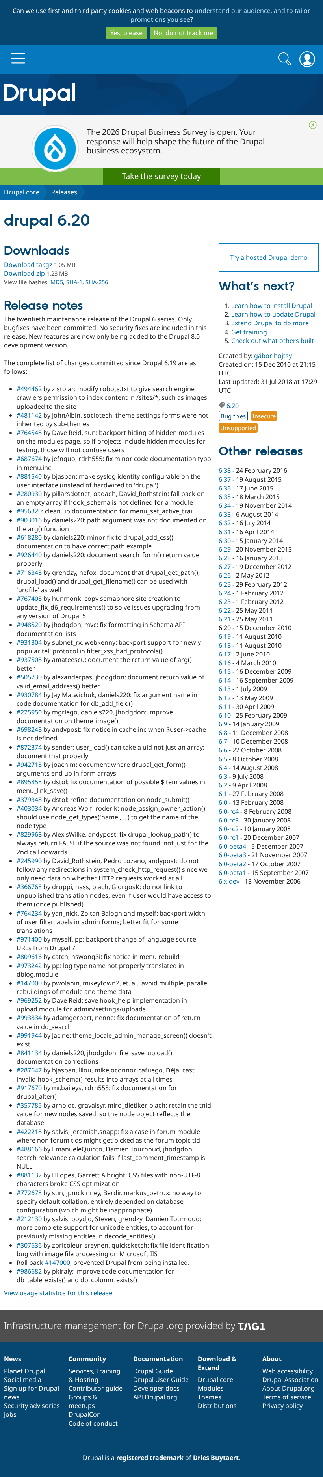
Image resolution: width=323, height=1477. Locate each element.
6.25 (225, 584)
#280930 (29, 493)
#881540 (29, 476)
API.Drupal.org (155, 1397)
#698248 (29, 729)
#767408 (29, 598)
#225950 (29, 712)
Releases (64, 192)
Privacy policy (282, 1405)
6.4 (223, 767)
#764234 (29, 913)
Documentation (158, 1358)
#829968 (29, 834)
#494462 (29, 388)
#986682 (29, 1271)
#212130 (29, 1218)
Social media (22, 1379)
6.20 (232, 405)
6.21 (225, 619)
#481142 (29, 415)
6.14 (225, 680)
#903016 (29, 520)
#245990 (29, 860)
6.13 (225, 688)
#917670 (29, 1088)
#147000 (29, 983)
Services (81, 1371)
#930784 (29, 694)
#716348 (29, 572)
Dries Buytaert (216, 1457)
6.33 (225, 514)
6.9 (223, 724)
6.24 (225, 593)
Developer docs (156, 1388)
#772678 (29, 1192)
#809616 (29, 956)
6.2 (223, 785)
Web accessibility (287, 1371)
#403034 (29, 808)
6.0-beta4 (232, 846)
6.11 (225, 706)
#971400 (29, 939)
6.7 (223, 741)
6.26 (225, 575)
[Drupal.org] (94, 94)
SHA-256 (96, 282)
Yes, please (126, 32)
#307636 (29, 1245)
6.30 (225, 540)
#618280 (29, 537)
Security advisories (32, 1405)
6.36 (225, 488)
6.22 (225, 610)
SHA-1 (74, 282)
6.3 (223, 776)
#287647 (29, 1070)
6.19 (225, 636)
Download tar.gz (28, 264)
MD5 (56, 282)
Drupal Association (290, 1379)
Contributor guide (96, 1388)
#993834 (29, 1017)
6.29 (225, 549)
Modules (211, 1388)
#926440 (29, 554)
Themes (209, 1397)
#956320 (29, 511)
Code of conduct (93, 1423)
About (272, 1358)
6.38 (225, 470)
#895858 (29, 782)
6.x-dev (229, 881)
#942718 (29, 764)
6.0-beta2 (232, 864)
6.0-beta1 (232, 872)
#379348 (29, 799)
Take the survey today (161, 176)
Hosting (86, 1379)
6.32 (225, 522)
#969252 (29, 1000)
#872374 (29, 747)
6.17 (225, 654)
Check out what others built (272, 340)
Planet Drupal (24, 1371)
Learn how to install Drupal (271, 305)
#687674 (29, 458)
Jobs (10, 1414)
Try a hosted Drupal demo (269, 257)
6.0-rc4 (229, 811)
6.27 (225, 566)
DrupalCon (85, 1414)
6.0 (223, 802)
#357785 (29, 1105)
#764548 (29, 432)
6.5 (223, 759)
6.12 (225, 698)
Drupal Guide (153, 1371)
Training (108, 1371)
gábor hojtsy (273, 355)
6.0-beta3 (232, 854)
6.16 (225, 662)
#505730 (29, 677)
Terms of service (286, 1397)
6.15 (225, 671)
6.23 (225, 601)
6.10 (225, 715)
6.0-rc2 (229, 828)
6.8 (223, 732)
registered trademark (150, 1457)
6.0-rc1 (229, 837)
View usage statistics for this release (58, 1293)
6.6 (223, 750)
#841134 (29, 1052)
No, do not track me (183, 32)
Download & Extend (217, 1363)
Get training (249, 332)
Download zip (24, 273)
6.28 (225, 558)
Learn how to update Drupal (273, 314)
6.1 (223, 793)
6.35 (225, 496)
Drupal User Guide (161, 1379)
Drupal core (21, 192)
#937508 (29, 659)
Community (87, 1358)
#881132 (29, 1175)
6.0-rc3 (229, 820)
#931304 (29, 642)
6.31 (225, 532)
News (12, 1358)
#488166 (29, 1149)
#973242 (29, 965)
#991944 (29, 1035)
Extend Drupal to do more (270, 323)
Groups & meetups (83, 1401)
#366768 (29, 886)
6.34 (225, 505)
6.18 (225, 645)
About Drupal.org (288, 1388)
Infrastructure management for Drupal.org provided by (121, 1325)
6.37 (225, 479)
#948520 (29, 624)
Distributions (217, 1405)
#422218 (29, 1131)
